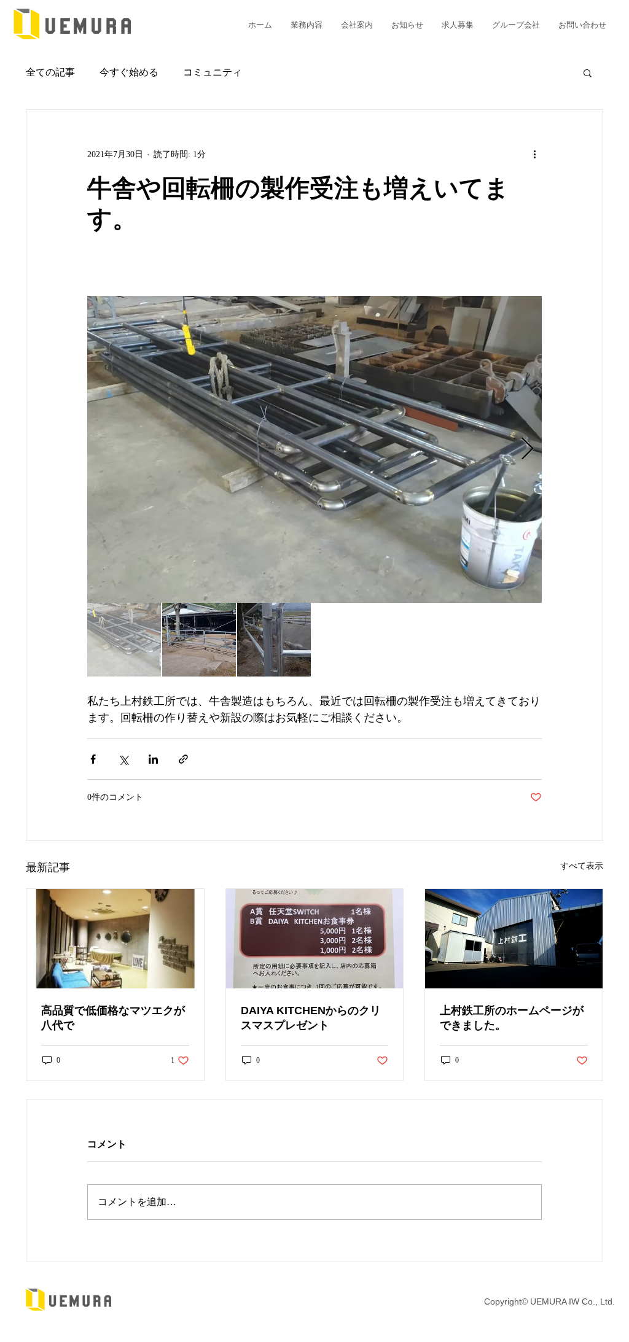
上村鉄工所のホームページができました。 (512, 1017)
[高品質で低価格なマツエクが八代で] (115, 938)
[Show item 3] (274, 640)
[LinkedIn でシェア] (153, 759)
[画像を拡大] (314, 449)
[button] (587, 72)
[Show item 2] (199, 640)
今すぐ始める (129, 72)
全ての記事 (50, 72)
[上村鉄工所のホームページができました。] (514, 938)
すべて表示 (581, 866)
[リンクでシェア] (183, 759)
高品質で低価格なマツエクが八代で (113, 1017)
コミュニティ (212, 72)
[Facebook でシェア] (93, 759)
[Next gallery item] (527, 450)
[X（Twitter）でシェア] (123, 759)
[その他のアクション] (534, 154)
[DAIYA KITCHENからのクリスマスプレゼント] (315, 938)
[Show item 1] (124, 640)
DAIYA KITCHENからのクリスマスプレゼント (311, 1017)
